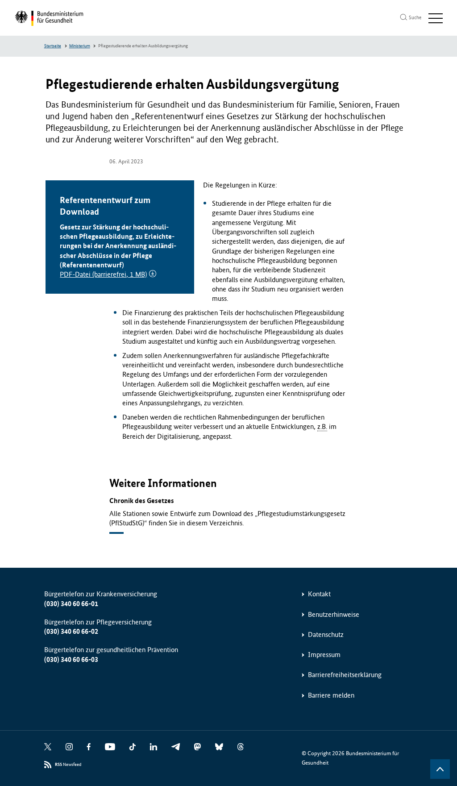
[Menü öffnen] (435, 18)
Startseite (52, 46)
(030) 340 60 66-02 (71, 631)
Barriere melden (331, 695)
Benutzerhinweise (333, 614)
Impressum (324, 654)
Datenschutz (326, 634)
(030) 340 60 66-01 (71, 603)
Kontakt (319, 594)
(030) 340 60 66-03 (71, 659)
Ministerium (79, 46)
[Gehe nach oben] (440, 769)
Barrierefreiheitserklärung (345, 674)
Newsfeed (68, 764)
